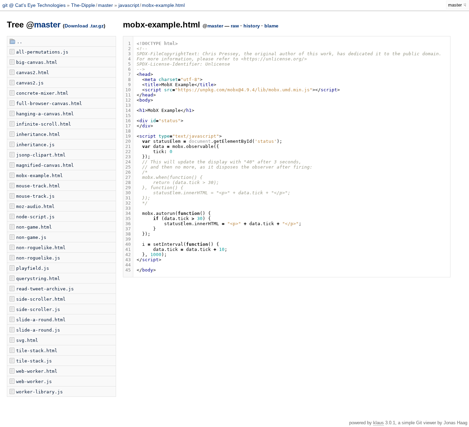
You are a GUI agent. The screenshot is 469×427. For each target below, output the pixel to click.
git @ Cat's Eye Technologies (34, 5)
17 (128, 125)
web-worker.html (36, 371)
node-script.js (35, 216)
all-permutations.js (42, 52)
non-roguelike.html (41, 247)
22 (128, 151)
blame (271, 25)
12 (128, 100)
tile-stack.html (36, 350)
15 (128, 115)
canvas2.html (32, 72)
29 (128, 187)
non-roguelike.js (38, 258)
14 (128, 110)
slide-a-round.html (41, 319)
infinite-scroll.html (43, 124)
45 (128, 270)
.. (19, 41)
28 (128, 182)
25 (128, 167)
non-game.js (31, 237)
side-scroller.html (41, 299)
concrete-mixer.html (42, 93)
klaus (378, 422)
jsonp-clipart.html (41, 155)
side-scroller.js (38, 309)
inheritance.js (35, 144)
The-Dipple (83, 5)
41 (128, 249)
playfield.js (32, 268)
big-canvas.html (36, 62)
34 (128, 213)
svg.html (27, 340)
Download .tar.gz (84, 25)
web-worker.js (34, 381)
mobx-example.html (163, 5)
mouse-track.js (35, 196)
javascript (128, 5)
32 (128, 203)
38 (128, 233)
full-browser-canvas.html (49, 103)
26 (128, 172)
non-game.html (34, 227)
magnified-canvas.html (45, 165)
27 (128, 177)
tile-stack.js (34, 360)
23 (128, 156)
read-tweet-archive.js (45, 288)
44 (128, 264)
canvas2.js (30, 82)
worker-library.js (39, 391)
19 (128, 136)
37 (128, 228)
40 (128, 244)
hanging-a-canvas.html (45, 113)
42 (128, 254)
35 (128, 218)
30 (128, 192)
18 (128, 131)
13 (128, 105)
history (251, 25)
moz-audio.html (35, 206)
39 (128, 239)
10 (128, 89)
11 (128, 94)
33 (128, 208)
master (105, 5)
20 (128, 141)
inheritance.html (38, 134)
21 (128, 146)
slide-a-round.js (38, 330)
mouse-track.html (38, 185)
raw (235, 25)
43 (128, 259)
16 (128, 120)
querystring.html (38, 278)
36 (128, 223)
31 (128, 197)
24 (128, 161)
